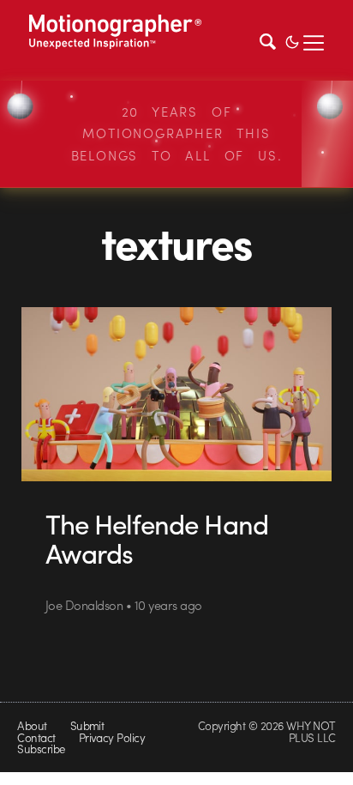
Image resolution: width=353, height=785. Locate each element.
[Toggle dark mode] (292, 40)
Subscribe (40, 748)
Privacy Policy (112, 737)
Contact (36, 737)
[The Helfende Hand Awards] (176, 394)
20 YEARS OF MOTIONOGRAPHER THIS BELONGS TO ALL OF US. (177, 133)
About (31, 725)
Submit (87, 725)
